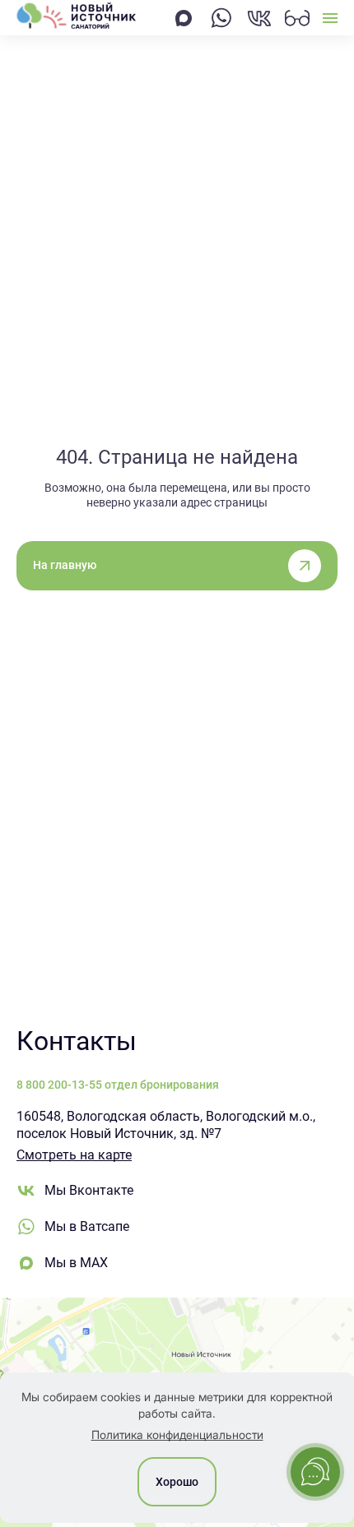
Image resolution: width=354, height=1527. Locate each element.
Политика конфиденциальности (177, 1434)
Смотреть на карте (74, 1155)
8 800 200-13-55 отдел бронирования (117, 1084)
